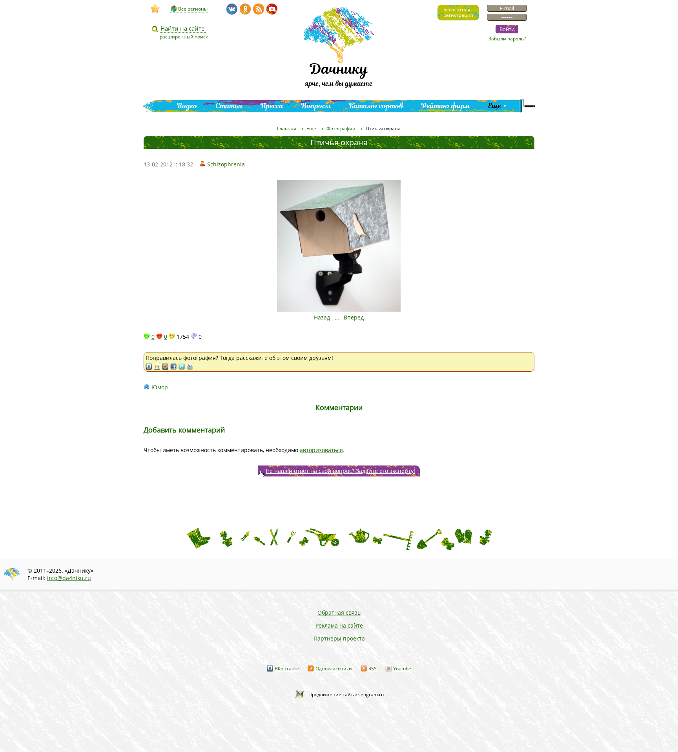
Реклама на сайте (339, 625)
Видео (187, 106)
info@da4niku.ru (69, 578)
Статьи (228, 106)
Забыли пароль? (507, 38)
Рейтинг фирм (445, 106)
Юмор (159, 387)
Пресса (272, 106)
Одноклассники (333, 668)
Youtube (402, 668)
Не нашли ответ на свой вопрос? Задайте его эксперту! (340, 471)
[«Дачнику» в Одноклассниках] (245, 9)
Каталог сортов (376, 106)
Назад (322, 317)
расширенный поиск (184, 36)
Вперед (354, 317)
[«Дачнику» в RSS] (258, 9)
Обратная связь (339, 612)
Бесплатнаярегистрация (458, 12)
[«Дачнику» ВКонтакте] (231, 9)
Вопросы (316, 106)
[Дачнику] (155, 8)
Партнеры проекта (339, 638)
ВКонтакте (287, 668)
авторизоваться (321, 450)
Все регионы (193, 8)
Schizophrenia (226, 164)
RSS (372, 668)
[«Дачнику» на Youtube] (271, 9)
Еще (494, 106)
